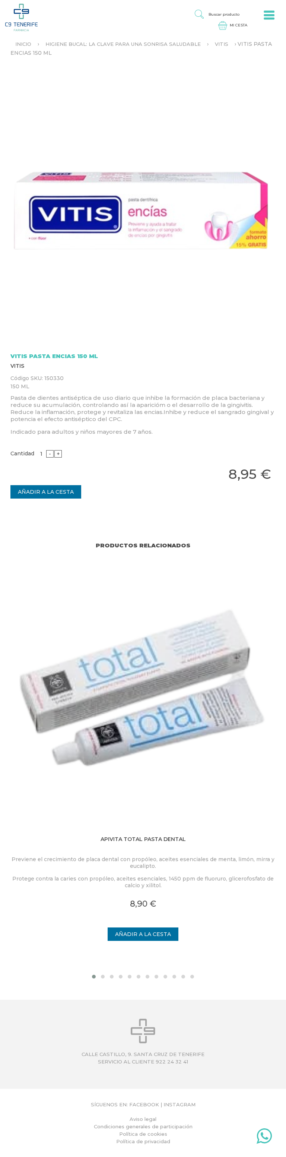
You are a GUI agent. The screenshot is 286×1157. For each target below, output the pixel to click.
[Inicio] (19, 17)
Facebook (144, 1104)
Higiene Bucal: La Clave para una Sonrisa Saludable (123, 44)
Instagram (179, 1104)
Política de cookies (143, 1134)
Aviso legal (143, 1119)
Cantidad (22, 453)
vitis (221, 44)
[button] (93, 976)
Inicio (23, 44)
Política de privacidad (143, 1141)
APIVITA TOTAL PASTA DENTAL (143, 839)
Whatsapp (264, 1138)
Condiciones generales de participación (143, 1126)
